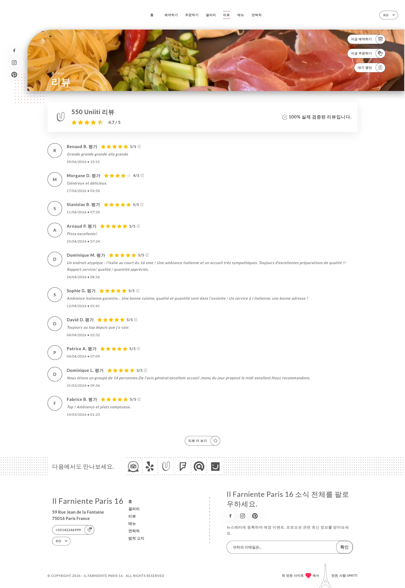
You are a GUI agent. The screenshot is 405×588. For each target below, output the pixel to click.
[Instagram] (14, 62)
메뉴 (240, 15)
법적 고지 (136, 538)
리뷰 (226, 15)
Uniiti (352, 575)
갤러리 (211, 15)
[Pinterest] (14, 74)
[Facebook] (14, 50)
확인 (344, 546)
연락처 (257, 15)
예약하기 (171, 15)
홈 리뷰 (57, 73)
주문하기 (192, 15)
